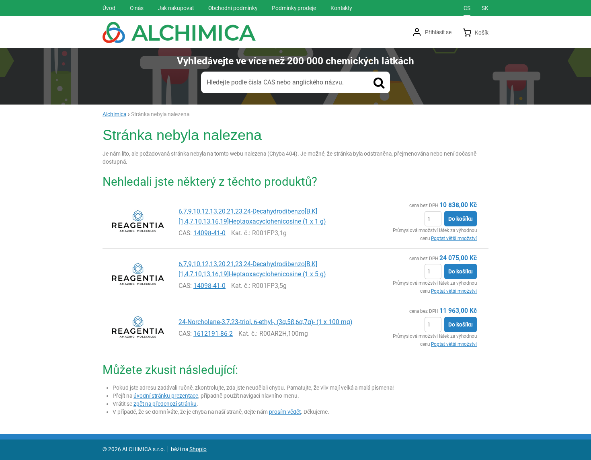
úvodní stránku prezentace (165, 395)
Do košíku (460, 219)
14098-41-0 (209, 233)
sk (485, 8)
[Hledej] (379, 82)
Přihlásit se (438, 32)
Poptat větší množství (454, 238)
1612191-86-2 (213, 333)
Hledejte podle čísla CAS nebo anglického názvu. (275, 82)
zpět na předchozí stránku (165, 403)
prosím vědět (285, 412)
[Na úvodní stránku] (179, 32)
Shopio (198, 449)
